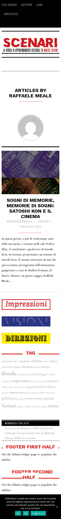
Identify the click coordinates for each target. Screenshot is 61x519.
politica (7, 398)
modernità (5, 393)
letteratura (52, 381)
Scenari (9, 406)
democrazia (7, 367)
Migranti (31, 387)
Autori (26, 4)
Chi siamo (9, 4)
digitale (17, 367)
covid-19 (45, 361)
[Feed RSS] (4, 23)
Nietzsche (24, 392)
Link (39, 4)
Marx (11, 387)
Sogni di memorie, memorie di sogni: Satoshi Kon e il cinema (30, 208)
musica (14, 392)
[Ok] (57, 506)
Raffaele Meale (20, 221)
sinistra (27, 406)
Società (35, 406)
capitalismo (24, 361)
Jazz (32, 381)
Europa (46, 367)
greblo (32, 374)
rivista (29, 399)
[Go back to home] (30, 43)
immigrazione (7, 381)
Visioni (43, 221)
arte (16, 361)
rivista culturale (44, 399)
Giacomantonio (23, 374)
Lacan (37, 381)
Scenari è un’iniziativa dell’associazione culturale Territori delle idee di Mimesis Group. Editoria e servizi (29, 433)
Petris (47, 392)
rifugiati (22, 399)
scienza (20, 406)
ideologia (52, 374)
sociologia (43, 406)
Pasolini (41, 392)
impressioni (21, 380)
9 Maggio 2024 (30, 227)
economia (37, 367)
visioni (53, 406)
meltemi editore (20, 387)
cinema (36, 361)
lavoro (42, 381)
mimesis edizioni (46, 387)
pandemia (33, 393)
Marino (5, 387)
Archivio (11, 14)
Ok (18, 513)
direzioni (28, 367)
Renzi (16, 398)
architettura (7, 361)
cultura (53, 361)
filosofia (9, 374)
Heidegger (42, 374)
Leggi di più (38, 513)
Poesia (52, 392)
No (25, 513)
